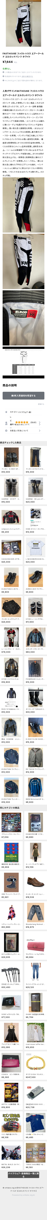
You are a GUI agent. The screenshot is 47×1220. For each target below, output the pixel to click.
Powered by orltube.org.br (23, 1195)
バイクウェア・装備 (25, 412)
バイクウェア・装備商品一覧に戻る (23, 1175)
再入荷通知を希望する (25, 395)
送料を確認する (27, 76)
